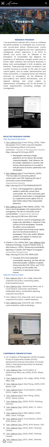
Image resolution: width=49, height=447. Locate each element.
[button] (3, 3)
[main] (24, 20)
